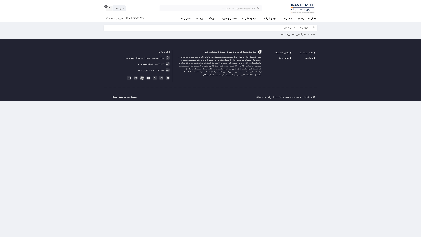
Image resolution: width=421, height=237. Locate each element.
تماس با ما (186, 18)
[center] (258, 8)
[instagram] (160, 78)
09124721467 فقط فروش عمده (126, 19)
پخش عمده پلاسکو (306, 18)
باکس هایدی (289, 27)
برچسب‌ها (304, 27)
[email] (128, 78)
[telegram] (167, 78)
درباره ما (200, 18)
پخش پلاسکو (306, 53)
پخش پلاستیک (282, 53)
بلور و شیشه (270, 18)
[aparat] (141, 78)
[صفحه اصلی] (314, 27)
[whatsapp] (154, 78)
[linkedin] (135, 78)
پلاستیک (288, 18)
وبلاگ (212, 18)
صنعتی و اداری (229, 18)
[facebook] (147, 78)
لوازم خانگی (250, 18)
